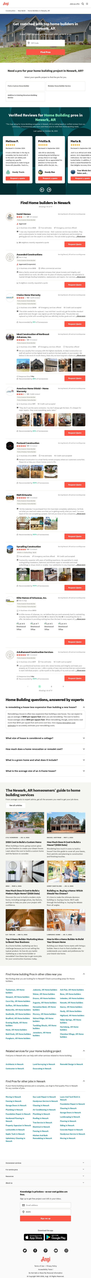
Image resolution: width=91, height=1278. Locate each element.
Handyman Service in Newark (45, 1101)
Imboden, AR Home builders (72, 998)
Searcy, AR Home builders (71, 1007)
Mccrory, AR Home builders (44, 1014)
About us (9, 1183)
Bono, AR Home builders (70, 994)
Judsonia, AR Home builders (45, 990)
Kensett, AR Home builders (71, 1002)
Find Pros (45, 52)
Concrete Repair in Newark (71, 1129)
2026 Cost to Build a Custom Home (23, 842)
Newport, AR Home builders (17, 997)
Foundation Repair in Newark (18, 1114)
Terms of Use (39, 1266)
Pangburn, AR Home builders (18, 1038)
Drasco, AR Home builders (44, 998)
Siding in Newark (67, 1125)
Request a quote (17, 178)
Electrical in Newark (41, 1127)
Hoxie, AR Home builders (16, 1030)
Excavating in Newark (42, 1068)
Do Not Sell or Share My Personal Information (45, 1273)
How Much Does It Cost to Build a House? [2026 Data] (63, 843)
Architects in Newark (14, 1064)
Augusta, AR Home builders (45, 1002)
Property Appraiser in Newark (18, 1125)
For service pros (12, 1170)
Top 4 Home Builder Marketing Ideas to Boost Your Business (24, 940)
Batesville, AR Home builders (18, 1010)
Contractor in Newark (15, 1068)
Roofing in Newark (40, 1118)
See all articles (15, 805)
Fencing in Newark (13, 1101)
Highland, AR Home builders (72, 1015)
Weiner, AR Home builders (44, 994)
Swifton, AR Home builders (17, 1005)
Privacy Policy (51, 1266)
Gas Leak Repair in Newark (44, 1097)
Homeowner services (13, 1163)
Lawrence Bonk (53, 935)
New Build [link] (21, 11)
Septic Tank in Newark (15, 1134)
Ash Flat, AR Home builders (72, 990)
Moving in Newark (13, 1097)
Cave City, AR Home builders (18, 1001)
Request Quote (75, 244)
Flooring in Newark (68, 1121)
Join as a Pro (75, 4)
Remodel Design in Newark (71, 1064)
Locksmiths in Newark (15, 1129)
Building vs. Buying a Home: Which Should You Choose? (65, 892)
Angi (8, 886)
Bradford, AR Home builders (18, 1018)
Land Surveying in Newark (44, 1064)
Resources (10, 1176)
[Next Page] (63, 686)
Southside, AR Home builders (18, 1014)
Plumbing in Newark (14, 1109)
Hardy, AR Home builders (71, 1011)
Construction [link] (10, 11)
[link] (8, 172)
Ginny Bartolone (54, 886)
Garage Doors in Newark (16, 1105)
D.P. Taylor (10, 935)
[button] (23, 365)
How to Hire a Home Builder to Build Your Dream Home (65, 940)
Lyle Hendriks (12, 838)
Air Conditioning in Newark (44, 1109)
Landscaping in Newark (70, 1117)
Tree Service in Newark (42, 1122)
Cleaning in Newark (41, 1105)
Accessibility (45, 1269)
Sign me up (45, 1218)
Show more (81, 236)
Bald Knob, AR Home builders (18, 1034)
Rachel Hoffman (54, 838)
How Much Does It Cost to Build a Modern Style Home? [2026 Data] (23, 892)
